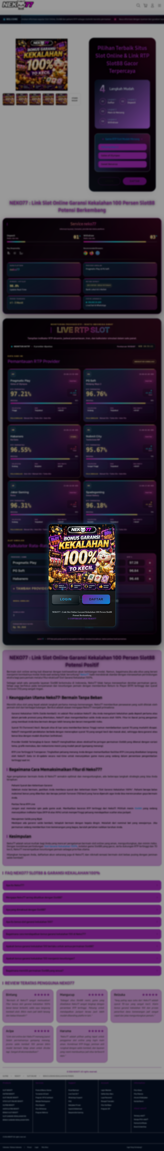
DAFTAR (96, 599)
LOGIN (66, 599)
